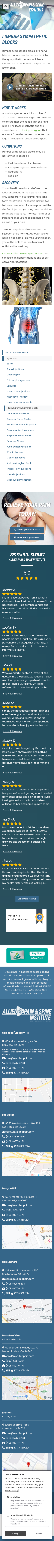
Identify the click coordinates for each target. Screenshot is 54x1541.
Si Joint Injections (16, 457)
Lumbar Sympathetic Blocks (23, 407)
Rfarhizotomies (15, 452)
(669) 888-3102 (14, 1210)
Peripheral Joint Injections (20, 430)
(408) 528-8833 (15, 1063)
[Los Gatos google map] (27, 1164)
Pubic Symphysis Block (19, 446)
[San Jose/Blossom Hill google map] (27, 1090)
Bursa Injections (15, 369)
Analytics (15, 1497)
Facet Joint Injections (18, 391)
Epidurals (11, 385)
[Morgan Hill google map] (27, 1237)
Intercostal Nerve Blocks (20, 402)
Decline (38, 1533)
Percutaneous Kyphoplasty (21, 424)
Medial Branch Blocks (18, 413)
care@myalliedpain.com (19, 1058)
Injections (12, 358)
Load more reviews (27, 899)
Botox (10, 363)
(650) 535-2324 (15, 1361)
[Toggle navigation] (49, 6)
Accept (15, 1533)
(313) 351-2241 (18, 1072)
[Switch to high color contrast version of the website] (5, 6)
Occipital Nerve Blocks (19, 419)
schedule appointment (28, 537)
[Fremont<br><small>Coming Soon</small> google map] (27, 1465)
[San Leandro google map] (27, 1311)
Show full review (12, 618)
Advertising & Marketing (22, 1515)
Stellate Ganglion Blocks (20, 463)
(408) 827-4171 (14, 1068)
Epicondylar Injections (18, 380)
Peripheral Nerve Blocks (19, 435)
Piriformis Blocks (15, 441)
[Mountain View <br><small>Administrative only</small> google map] (27, 1388)
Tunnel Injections (16, 474)
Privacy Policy (11, 1490)
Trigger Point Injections (19, 468)
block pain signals (31, 130)
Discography (13, 374)
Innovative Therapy (17, 396)
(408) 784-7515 (15, 1136)
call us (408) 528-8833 (28, 529)
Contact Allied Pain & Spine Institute (23, 253)
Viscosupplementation (19, 479)
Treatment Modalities (16, 352)
